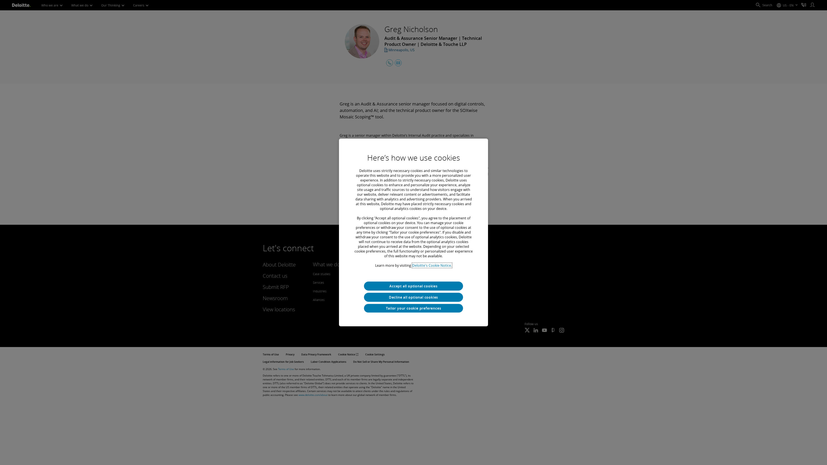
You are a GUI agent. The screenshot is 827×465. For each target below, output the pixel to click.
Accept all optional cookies (413, 286)
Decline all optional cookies (413, 297)
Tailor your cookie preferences (413, 308)
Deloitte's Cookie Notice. (432, 265)
